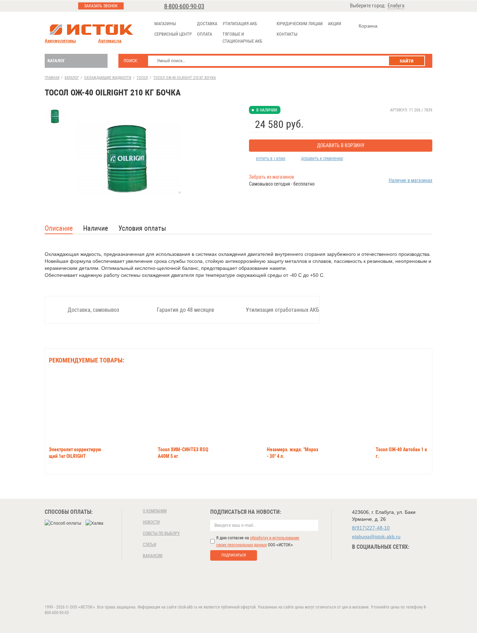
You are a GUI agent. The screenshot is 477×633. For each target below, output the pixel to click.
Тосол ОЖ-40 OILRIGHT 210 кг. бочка (184, 77)
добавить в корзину (341, 145)
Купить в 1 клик (270, 159)
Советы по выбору (161, 533)
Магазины (165, 23)
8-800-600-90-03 (184, 6)
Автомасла (110, 40)
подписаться (233, 555)
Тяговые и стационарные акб (242, 37)
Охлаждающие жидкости (107, 77)
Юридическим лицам (300, 23)
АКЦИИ (334, 23)
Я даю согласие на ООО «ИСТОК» (257, 541)
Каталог (56, 60)
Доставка (207, 23)
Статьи (149, 544)
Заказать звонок (101, 5)
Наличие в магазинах (410, 180)
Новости (151, 522)
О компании (155, 511)
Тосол (142, 77)
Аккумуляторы (60, 40)
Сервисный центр (173, 34)
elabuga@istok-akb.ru (376, 536)
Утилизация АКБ (239, 23)
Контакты (287, 34)
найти (406, 61)
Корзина (368, 26)
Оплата (204, 34)
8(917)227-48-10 (371, 528)
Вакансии (152, 555)
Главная (52, 77)
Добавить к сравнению (322, 159)
